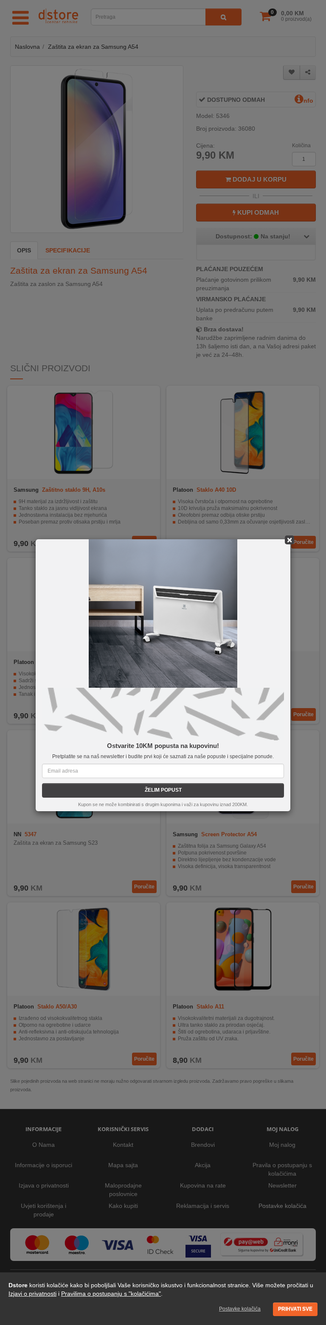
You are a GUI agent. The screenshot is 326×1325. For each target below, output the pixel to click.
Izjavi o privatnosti (32, 1293)
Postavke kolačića (240, 1309)
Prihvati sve (295, 1309)
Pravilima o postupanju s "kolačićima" (111, 1293)
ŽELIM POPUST (163, 790)
